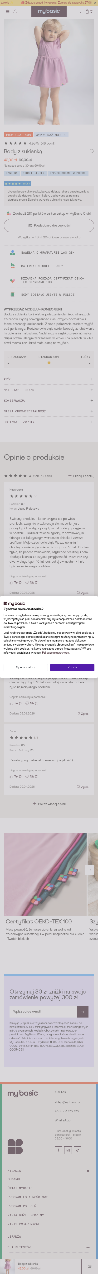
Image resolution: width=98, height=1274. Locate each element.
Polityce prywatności (55, 652)
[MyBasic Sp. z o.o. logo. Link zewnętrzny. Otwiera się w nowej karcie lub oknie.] (14, 604)
